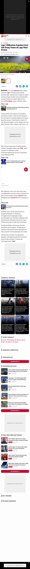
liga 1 (4, 341)
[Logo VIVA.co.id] (4, 36)
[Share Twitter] (20, 86)
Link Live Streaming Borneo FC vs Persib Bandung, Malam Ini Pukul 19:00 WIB (16, 161)
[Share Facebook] (17, 86)
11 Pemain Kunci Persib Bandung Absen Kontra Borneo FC (17, 206)
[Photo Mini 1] (3, 81)
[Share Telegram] (27, 86)
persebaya (11, 340)
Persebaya (8, 101)
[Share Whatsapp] (23, 86)
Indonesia (16, 90)
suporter (21, 195)
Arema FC (14, 197)
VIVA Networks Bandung (9, 54)
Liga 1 (8, 92)
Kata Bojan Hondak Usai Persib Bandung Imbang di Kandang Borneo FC (18, 108)
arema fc (5, 340)
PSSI (21, 148)
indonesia (18, 340)
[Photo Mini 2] (8, 81)
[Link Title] (4, 371)
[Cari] (26, 36)
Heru (17, 54)
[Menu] (28, 36)
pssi (24, 340)
